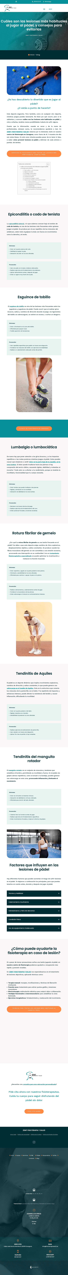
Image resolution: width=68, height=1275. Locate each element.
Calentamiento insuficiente (33, 183)
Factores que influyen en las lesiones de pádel (35, 179)
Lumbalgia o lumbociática (30, 173)
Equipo (18, 1155)
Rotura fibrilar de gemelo (30, 175)
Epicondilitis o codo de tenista (31, 170)
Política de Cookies (36, 1134)
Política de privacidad (23, 1134)
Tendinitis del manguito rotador (32, 178)
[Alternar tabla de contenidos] (47, 164)
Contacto (31, 1158)
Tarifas (54, 1155)
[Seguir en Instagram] (16, 1)
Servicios (25, 1155)
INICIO (32, 55)
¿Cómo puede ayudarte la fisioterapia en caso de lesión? (36, 189)
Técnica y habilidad (32, 181)
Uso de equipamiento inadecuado (34, 187)
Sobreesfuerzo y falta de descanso (34, 184)
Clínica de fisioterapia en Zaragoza (34, 428)
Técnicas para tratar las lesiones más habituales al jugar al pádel (34, 1009)
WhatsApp (48, 1)
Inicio (12, 1155)
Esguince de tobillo (29, 171)
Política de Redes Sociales (50, 1134)
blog (38, 55)
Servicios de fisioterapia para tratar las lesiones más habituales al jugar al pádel (34, 153)
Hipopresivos (46, 1155)
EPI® (31, 1155)
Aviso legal (13, 1134)
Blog (38, 1158)
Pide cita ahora (34, 1111)
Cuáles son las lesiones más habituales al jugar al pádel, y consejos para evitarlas (34, 167)
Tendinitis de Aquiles (29, 176)
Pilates (38, 1155)
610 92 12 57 (37, 1)
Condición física (31, 185)
